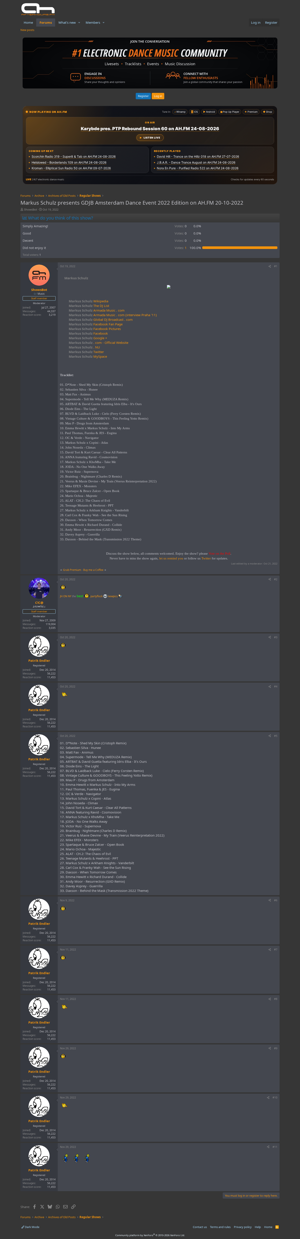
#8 (275, 999)
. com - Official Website (98, 342)
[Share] (270, 266)
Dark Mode (31, 1227)
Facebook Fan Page (96, 324)
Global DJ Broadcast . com (101, 319)
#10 (275, 1097)
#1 (275, 266)
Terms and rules (220, 1227)
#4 (275, 686)
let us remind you (171, 558)
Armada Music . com (97, 310)
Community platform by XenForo (150, 1235)
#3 (275, 637)
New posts (27, 30)
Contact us (200, 1227)
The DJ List (89, 305)
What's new (67, 22)
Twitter (86, 352)
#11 (275, 1147)
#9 (275, 1048)
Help (258, 1227)
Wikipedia (88, 301)
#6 (275, 900)
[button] (79, 22)
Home (28, 22)
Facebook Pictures (95, 328)
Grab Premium (72, 570)
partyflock (96, 596)
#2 (275, 579)
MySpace (88, 356)
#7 (275, 949)
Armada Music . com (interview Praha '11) (113, 315)
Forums (46, 22)
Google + (88, 338)
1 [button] (181, 247)
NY (69, 596)
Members (93, 22)
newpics (113, 596)
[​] (168, 287)
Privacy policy (243, 1227)
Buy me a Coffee (93, 570)
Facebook (88, 333)
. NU (84, 347)
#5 (275, 736)
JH (61, 596)
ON (65, 596)
